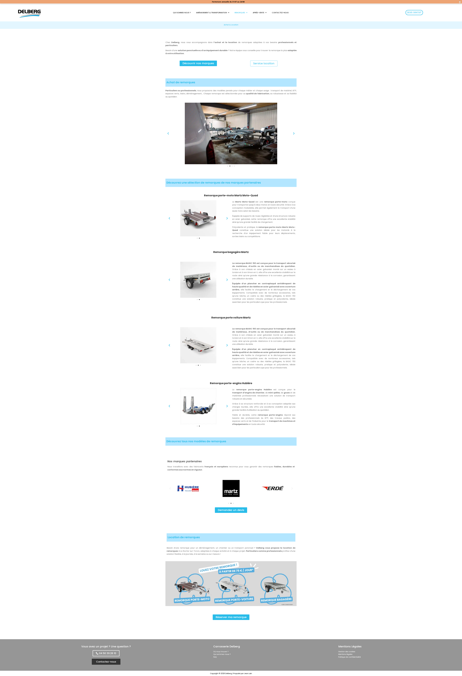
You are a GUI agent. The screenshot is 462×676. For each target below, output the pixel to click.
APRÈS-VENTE (258, 12)
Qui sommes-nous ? (222, 654)
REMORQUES (240, 12)
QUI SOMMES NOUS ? (182, 12)
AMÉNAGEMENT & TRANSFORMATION (211, 12)
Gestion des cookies (346, 651)
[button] (212, 12)
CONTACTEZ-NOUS (280, 12)
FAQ (215, 657)
